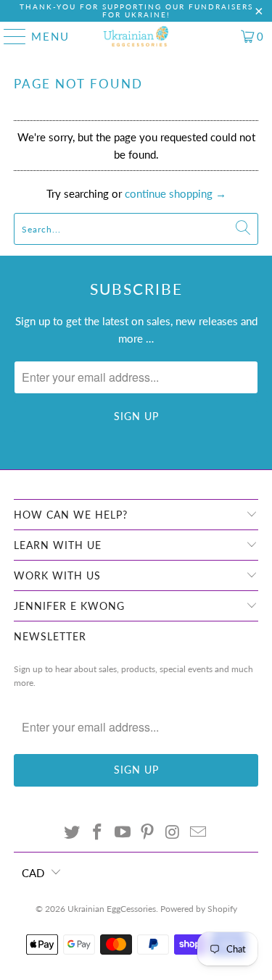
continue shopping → (175, 193)
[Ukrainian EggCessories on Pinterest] (148, 833)
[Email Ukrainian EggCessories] (198, 833)
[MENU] (8, 36)
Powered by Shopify (198, 908)
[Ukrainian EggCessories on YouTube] (122, 833)
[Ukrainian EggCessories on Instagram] (173, 833)
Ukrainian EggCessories (111, 908)
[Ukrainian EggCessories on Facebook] (98, 833)
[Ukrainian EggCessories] (136, 36)
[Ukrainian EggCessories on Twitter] (72, 833)
